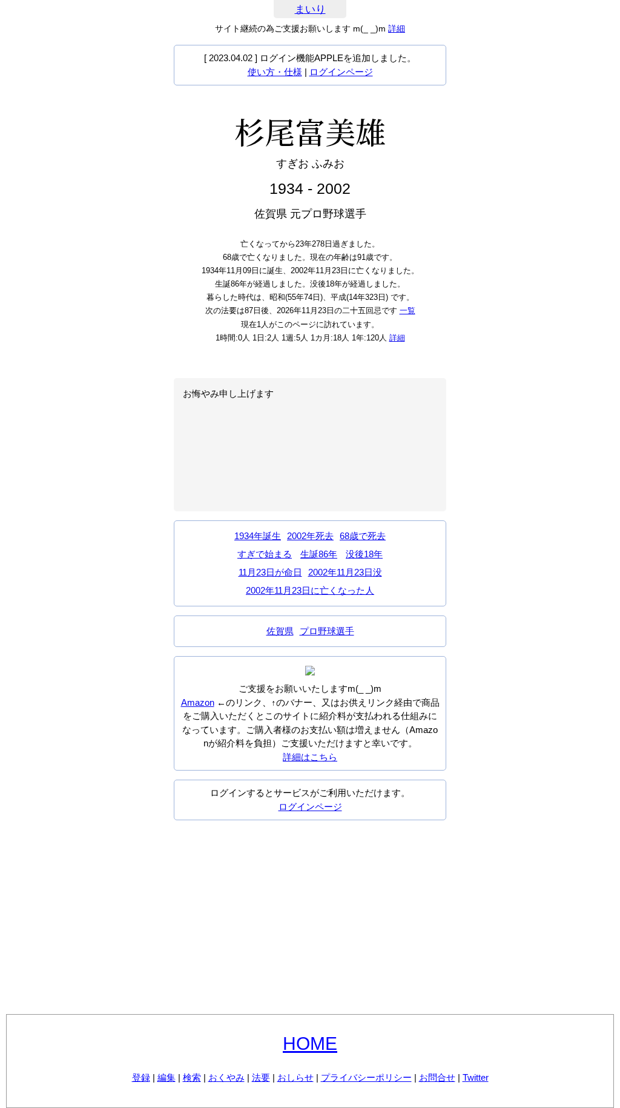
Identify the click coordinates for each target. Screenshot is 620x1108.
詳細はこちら (310, 757)
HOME (310, 1043)
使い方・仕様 (275, 72)
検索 (192, 1077)
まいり (310, 9)
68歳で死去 (363, 536)
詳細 (396, 28)
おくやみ (226, 1077)
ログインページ (341, 72)
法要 (261, 1077)
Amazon (197, 702)
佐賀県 (280, 631)
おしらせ (295, 1077)
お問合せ (437, 1077)
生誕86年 (318, 554)
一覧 (407, 310)
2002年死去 (310, 536)
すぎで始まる (264, 554)
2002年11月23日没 (345, 572)
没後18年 (364, 554)
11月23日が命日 (270, 572)
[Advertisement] (310, 917)
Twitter (476, 1077)
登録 (141, 1077)
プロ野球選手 (327, 631)
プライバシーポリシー (366, 1077)
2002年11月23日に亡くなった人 (310, 590)
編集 (166, 1077)
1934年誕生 (257, 536)
